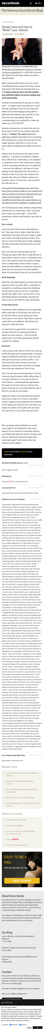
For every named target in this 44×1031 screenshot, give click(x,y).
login (24, 451)
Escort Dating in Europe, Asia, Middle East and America (22, 790)
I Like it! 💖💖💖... (12, 839)
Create (6, 451)
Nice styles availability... (15, 826)
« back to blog (8, 22)
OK (38, 1027)
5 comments (7, 34)
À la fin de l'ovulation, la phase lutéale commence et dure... (20, 832)
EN (39, 3)
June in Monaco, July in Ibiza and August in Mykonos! (22, 774)
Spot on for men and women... (17, 845)
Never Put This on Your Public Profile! (20, 798)
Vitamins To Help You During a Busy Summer (19, 782)
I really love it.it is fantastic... (16, 820)
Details (29, 1027)
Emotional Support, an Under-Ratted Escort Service (22, 804)
